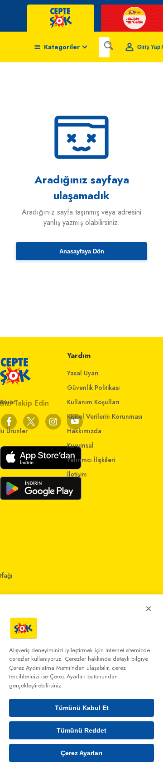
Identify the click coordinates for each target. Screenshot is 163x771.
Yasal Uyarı (83, 373)
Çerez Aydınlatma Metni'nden (47, 668)
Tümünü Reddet (81, 730)
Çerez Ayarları (81, 753)
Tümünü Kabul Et (82, 707)
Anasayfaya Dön (81, 251)
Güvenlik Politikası (93, 387)
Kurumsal (80, 445)
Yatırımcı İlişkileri (91, 459)
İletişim (77, 474)
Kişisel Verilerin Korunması (105, 416)
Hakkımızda (84, 430)
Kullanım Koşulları (93, 402)
